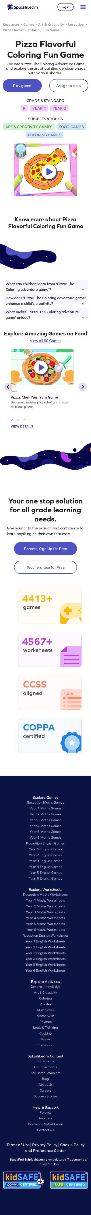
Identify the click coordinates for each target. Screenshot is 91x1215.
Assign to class (68, 85)
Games (29, 24)
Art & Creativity (51, 24)
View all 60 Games (45, 340)
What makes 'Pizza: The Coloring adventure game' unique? (42, 314)
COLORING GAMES (44, 135)
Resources (11, 24)
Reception (76, 24)
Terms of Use (19, 1145)
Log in (66, 7)
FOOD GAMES (71, 127)
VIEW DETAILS (22, 426)
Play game (22, 85)
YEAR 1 (39, 108)
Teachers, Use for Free (46, 567)
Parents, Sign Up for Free (45, 548)
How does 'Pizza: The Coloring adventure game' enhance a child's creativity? (46, 300)
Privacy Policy (44, 1145)
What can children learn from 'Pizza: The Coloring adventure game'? (40, 286)
